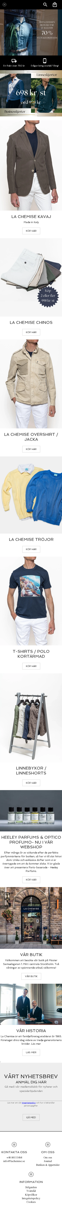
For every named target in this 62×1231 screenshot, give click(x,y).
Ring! (56, 66)
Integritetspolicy (29, 1103)
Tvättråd (31, 1191)
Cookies (31, 1202)
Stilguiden (31, 1187)
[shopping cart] (55, 4)
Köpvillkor (31, 1195)
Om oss (47, 1157)
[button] (31, 231)
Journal (48, 1161)
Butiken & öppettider (48, 1165)
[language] (45, 4)
